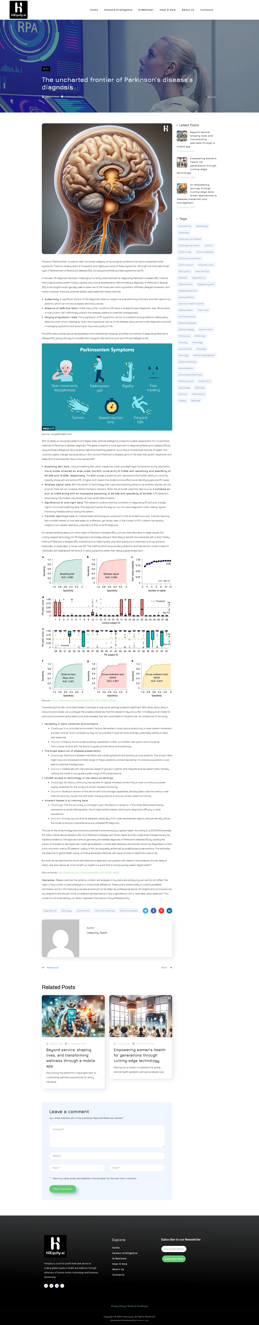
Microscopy (184, 336)
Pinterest (161, 911)
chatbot (209, 245)
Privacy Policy (118, 1306)
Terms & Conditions (137, 1306)
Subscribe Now (174, 1259)
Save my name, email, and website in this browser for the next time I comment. (95, 1178)
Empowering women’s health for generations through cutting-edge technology (139, 1055)
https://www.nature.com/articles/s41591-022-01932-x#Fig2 (83, 700)
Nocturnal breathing (105, 910)
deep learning (202, 271)
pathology (183, 355)
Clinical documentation (190, 258)
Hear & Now (168, 10)
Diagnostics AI (185, 284)
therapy (182, 400)
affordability (202, 226)
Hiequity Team (52, 96)
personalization (186, 368)
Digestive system (206, 284)
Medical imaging (186, 329)
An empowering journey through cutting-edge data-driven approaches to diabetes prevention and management (197, 193)
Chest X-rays (185, 252)
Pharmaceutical (186, 381)
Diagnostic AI (50, 910)
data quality (184, 271)
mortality (183, 342)
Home (94, 10)
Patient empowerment (204, 355)
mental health (206, 329)
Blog (46, 69)
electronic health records (191, 303)
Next (164, 967)
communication (186, 264)
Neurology (66, 910)
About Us (188, 10)
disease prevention (188, 290)
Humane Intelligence (118, 10)
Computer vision (206, 264)
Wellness (195, 400)
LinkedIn (169, 911)
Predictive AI (204, 381)
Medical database (187, 323)
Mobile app (200, 336)
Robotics (183, 394)
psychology (184, 387)
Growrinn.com (142, 1320)
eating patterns (186, 297)
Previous (53, 967)
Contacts (206, 10)
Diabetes (183, 277)
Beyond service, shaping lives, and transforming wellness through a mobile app (70, 1058)
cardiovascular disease (190, 239)
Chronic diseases (204, 252)
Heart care (203, 310)
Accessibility (185, 226)
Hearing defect (186, 310)
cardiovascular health (189, 245)
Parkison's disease (129, 910)
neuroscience (83, 910)
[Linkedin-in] (57, 1286)
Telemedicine (198, 394)
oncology (201, 348)
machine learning (187, 316)
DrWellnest (146, 10)
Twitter (145, 911)
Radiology (199, 387)
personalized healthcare (190, 374)
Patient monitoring (187, 361)
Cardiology (184, 232)
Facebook (153, 911)
